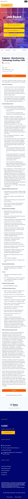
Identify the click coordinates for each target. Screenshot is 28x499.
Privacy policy (11, 408)
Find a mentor (13, 34)
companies (8, 50)
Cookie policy (17, 408)
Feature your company (14, 25)
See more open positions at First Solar (14, 395)
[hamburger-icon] (25, 1)
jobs (2, 50)
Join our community (13, 30)
